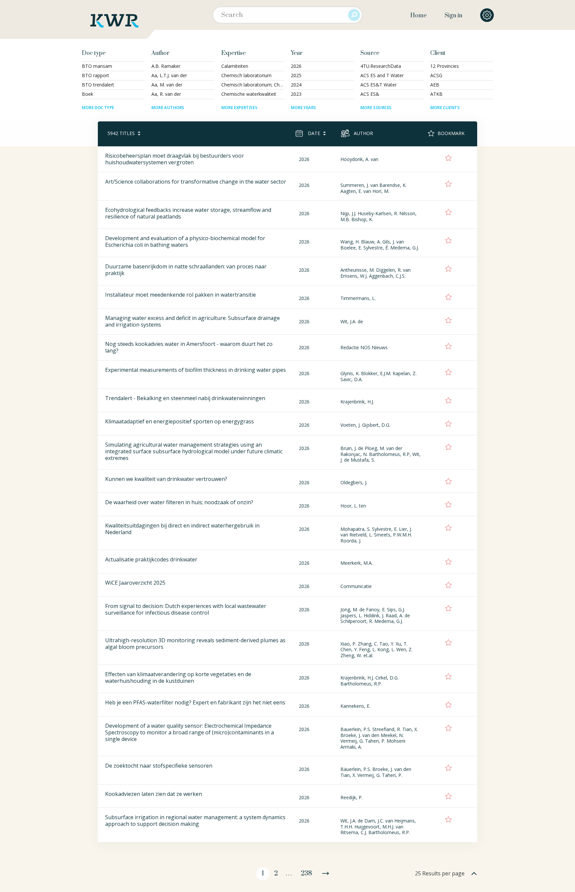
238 (306, 873)
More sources (376, 107)
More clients (445, 107)
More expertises (239, 107)
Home (418, 15)
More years (303, 107)
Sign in (453, 15)
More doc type (98, 107)
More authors (167, 107)
